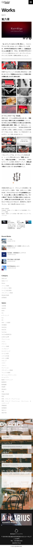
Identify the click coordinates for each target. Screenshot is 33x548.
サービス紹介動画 (22, 210)
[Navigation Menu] (31, 2)
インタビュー (5, 348)
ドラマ (3, 363)
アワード (4, 344)
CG (2, 313)
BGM (7, 213)
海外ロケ (4, 410)
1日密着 (4, 306)
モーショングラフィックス (9, 375)
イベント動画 (14, 210)
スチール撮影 (5, 358)
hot (2, 317)
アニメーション (6, 339)
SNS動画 (4, 325)
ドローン (4, 365)
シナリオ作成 (13, 213)
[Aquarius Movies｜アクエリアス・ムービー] (5, 2)
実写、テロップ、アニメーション (11, 399)
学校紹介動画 (5, 394)
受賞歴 (3, 387)
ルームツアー (5, 377)
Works (8, 210)
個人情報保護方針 (14, 494)
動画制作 (4, 382)
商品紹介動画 (5, 295)
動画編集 (4, 384)
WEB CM (4, 278)
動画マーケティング (7, 379)
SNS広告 (4, 327)
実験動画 (4, 405)
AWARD (4, 308)
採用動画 (4, 297)
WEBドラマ (5, 281)
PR (2, 320)
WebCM (4, 329)
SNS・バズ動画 (6, 322)
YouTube (4, 332)
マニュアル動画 (6, 372)
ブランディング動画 (7, 293)
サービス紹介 (5, 353)
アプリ (3, 341)
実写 (21, 213)
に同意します (18, 494)
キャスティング (6, 351)
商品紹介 (4, 389)
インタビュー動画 (6, 288)
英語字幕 (4, 412)
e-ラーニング (5, 315)
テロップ (26, 213)
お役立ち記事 (5, 337)
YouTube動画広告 (6, 334)
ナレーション (5, 367)
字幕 (18, 213)
